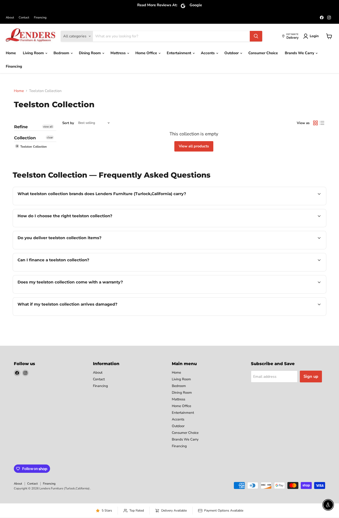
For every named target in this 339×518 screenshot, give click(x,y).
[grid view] (315, 123)
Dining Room (90, 53)
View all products (194, 146)
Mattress (118, 53)
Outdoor (232, 53)
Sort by (68, 123)
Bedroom (62, 53)
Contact (24, 17)
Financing (40, 17)
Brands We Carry (300, 53)
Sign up (310, 376)
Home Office (146, 53)
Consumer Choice (263, 53)
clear (50, 137)
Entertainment (179, 53)
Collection (25, 137)
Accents (208, 53)
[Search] (256, 36)
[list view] (322, 123)
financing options (55, 270)
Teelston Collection (33, 147)
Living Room (34, 53)
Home (11, 53)
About (10, 17)
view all (48, 126)
